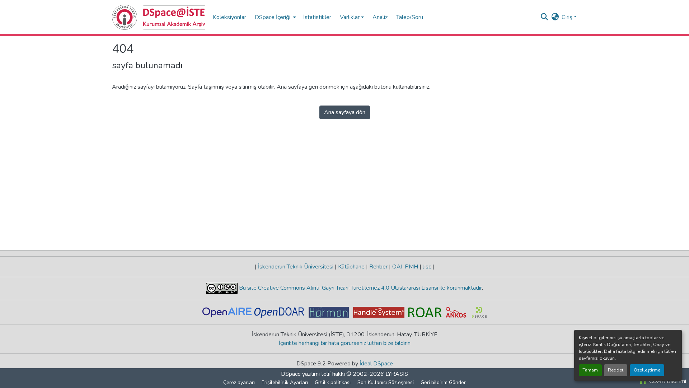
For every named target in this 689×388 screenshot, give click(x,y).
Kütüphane (351, 267)
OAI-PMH (405, 267)
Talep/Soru (409, 17)
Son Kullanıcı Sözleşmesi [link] (385, 382)
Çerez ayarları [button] (239, 382)
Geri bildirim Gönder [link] (443, 382)
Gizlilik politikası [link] (333, 382)
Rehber (378, 267)
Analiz (380, 17)
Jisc (426, 267)
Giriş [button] (568, 17)
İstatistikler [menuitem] (317, 17)
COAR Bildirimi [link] (667, 381)
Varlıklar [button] (350, 17)
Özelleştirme (647, 370)
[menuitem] (274, 17)
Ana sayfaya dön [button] (344, 112)
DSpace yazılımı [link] (300, 374)
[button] (159, 17)
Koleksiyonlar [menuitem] (229, 17)
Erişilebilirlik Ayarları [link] (285, 382)
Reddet (615, 370)
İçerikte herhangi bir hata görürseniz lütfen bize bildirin (345, 343)
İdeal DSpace (376, 364)
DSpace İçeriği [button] (272, 17)
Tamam (590, 370)
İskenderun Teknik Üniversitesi (296, 267)
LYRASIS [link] (396, 374)
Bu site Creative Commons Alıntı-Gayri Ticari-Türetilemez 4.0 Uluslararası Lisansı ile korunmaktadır (360, 288)
